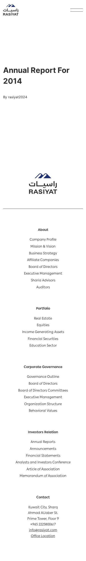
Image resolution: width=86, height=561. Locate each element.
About (43, 230)
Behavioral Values (43, 411)
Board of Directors (43, 267)
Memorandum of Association (43, 476)
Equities (43, 326)
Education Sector (43, 346)
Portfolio (43, 309)
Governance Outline (43, 377)
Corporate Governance (43, 367)
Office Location (43, 536)
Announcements (43, 449)
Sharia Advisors (43, 281)
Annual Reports (43, 442)
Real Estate (43, 319)
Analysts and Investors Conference (43, 463)
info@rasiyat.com (43, 530)
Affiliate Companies (43, 260)
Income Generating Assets (43, 333)
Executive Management (43, 274)
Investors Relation (43, 433)
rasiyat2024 (17, 97)
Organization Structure (43, 405)
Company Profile (43, 240)
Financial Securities (43, 339)
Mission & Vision (43, 247)
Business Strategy (43, 254)
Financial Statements (43, 456)
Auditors (43, 288)
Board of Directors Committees (43, 391)
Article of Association (43, 470)
